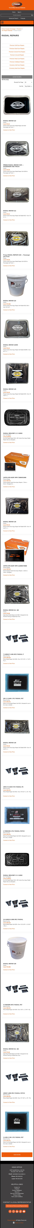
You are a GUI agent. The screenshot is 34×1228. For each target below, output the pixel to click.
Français (23, 18)
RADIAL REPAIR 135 (9, 521)
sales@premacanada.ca (19, 1174)
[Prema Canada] (17, 5)
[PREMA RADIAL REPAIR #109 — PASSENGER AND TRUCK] (17, 149)
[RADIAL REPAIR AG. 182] (17, 1033)
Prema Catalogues (17, 1190)
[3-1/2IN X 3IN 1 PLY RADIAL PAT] (17, 1121)
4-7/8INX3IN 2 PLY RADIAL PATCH (14, 831)
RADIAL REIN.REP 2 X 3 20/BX (12, 433)
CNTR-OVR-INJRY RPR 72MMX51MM (14, 477)
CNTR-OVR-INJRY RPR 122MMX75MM (15, 566)
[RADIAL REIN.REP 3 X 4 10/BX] (17, 859)
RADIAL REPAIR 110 (9, 121)
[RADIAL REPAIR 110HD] (17, 329)
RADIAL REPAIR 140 (9, 742)
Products (19, 29)
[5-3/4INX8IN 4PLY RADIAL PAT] (17, 989)
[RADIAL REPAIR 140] (17, 727)
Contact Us (17, 1187)
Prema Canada (11, 1220)
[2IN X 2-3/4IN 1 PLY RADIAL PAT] (17, 682)
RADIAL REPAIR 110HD (10, 345)
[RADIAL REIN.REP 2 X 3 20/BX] (17, 417)
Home (13, 12)
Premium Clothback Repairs (17, 62)
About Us (17, 1192)
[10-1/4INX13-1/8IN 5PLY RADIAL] (17, 903)
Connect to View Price (9, 130)
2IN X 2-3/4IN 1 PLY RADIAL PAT (13, 698)
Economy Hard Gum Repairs (17, 68)
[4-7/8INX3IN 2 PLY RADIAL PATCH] (17, 815)
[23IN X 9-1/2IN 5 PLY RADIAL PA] (17, 771)
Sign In (19, 12)
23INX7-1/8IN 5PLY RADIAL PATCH (14, 1093)
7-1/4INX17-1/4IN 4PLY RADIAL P (13, 654)
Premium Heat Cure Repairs (17, 58)
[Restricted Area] (17, 1222)
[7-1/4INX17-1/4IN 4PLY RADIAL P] (17, 638)
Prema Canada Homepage (8, 29)
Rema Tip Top (6, 656)
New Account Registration (17, 1193)
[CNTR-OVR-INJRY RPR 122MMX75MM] (17, 550)
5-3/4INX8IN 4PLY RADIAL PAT (12, 1005)
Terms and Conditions (17, 1196)
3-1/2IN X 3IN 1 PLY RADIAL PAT (13, 1137)
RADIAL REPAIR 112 (9, 211)
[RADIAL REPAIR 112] (17, 195)
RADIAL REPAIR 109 (9, 963)
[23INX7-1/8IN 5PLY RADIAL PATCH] (17, 1077)
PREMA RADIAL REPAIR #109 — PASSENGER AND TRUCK (13, 165)
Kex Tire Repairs (7, 435)
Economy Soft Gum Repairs (17, 65)
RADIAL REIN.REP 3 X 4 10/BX (12, 875)
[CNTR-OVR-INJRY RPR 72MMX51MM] (17, 461)
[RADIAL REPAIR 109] (17, 948)
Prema (4, 122)
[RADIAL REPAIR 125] (17, 373)
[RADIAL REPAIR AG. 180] (17, 594)
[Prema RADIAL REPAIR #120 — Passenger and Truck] (17, 239)
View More (17, 1154)
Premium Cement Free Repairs (17, 51)
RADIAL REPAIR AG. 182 (11, 1049)
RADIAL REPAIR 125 (9, 389)
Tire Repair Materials (7, 30)
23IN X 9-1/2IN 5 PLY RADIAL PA (13, 787)
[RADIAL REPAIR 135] (17, 506)
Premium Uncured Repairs (17, 55)
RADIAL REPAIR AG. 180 (11, 610)
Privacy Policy (17, 1195)
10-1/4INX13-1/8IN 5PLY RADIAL (13, 919)
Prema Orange (6, 479)
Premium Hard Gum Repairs (17, 48)
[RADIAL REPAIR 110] (17, 105)
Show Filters (17, 77)
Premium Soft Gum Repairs (17, 45)
